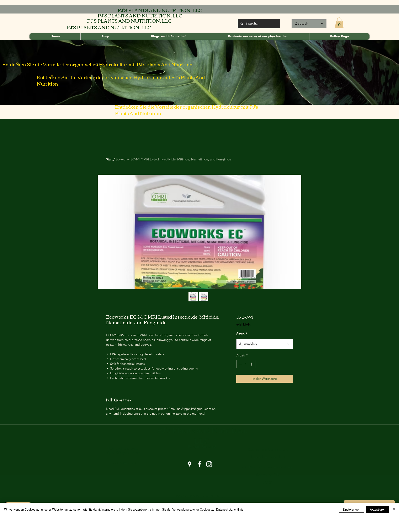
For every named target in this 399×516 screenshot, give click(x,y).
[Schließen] (394, 509)
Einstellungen (351, 509)
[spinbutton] (245, 364)
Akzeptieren (377, 509)
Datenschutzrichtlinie (229, 509)
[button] (339, 22)
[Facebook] (199, 464)
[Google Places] (189, 464)
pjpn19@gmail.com (123, 452)
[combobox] (264, 344)
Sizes (241, 334)
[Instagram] (209, 464)
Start (109, 159)
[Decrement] (240, 364)
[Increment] (252, 364)
